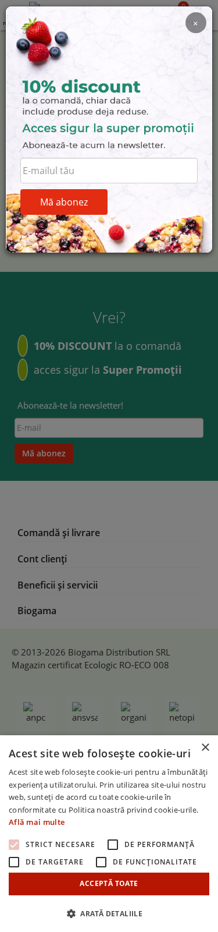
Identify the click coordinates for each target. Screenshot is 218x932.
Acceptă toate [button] (109, 883)
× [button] (205, 747)
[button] (109, 913)
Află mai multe (37, 822)
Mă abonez (64, 202)
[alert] (109, 833)
